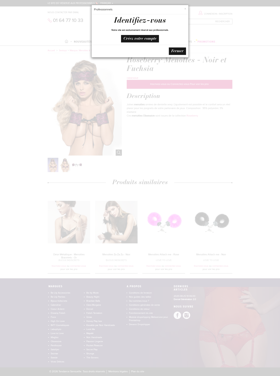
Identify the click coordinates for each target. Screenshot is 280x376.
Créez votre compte (140, 39)
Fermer (177, 51)
